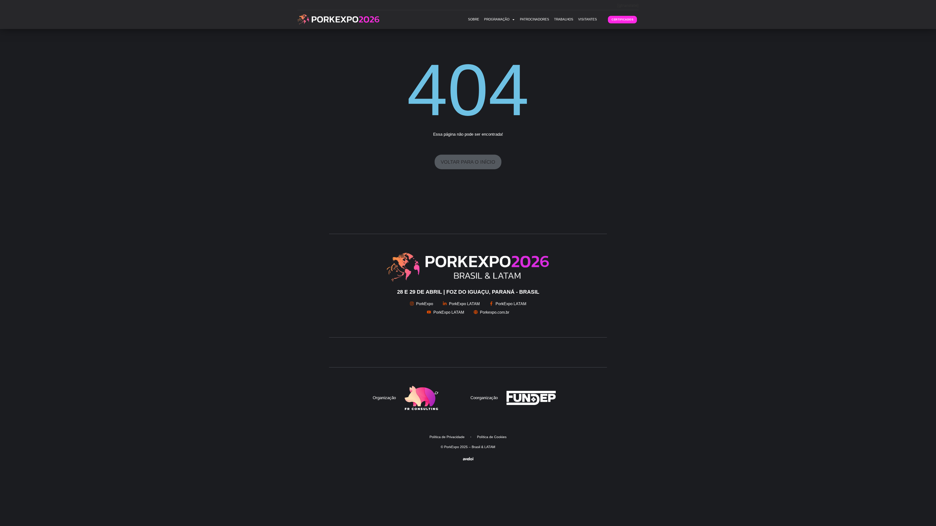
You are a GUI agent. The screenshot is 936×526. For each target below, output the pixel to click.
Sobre (473, 19)
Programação (496, 19)
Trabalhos (563, 19)
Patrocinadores (534, 19)
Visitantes (587, 19)
